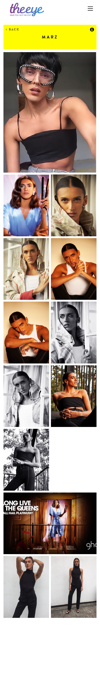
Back (13, 29)
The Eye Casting (50, 9)
